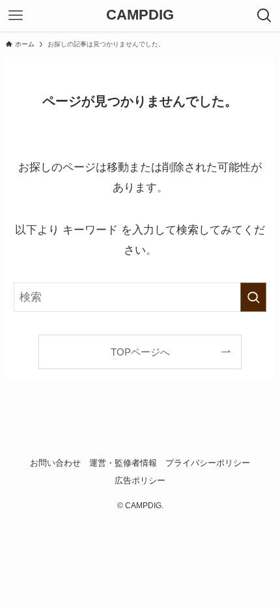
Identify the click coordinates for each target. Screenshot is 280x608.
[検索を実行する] (253, 296)
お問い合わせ (55, 463)
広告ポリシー (140, 480)
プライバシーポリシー (207, 463)
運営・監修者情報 (123, 463)
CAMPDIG (140, 15)
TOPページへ (140, 351)
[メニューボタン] (15, 15)
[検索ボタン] (264, 15)
